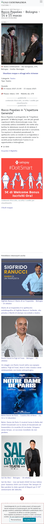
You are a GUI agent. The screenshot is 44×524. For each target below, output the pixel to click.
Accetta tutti (29, 520)
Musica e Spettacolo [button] (10, 9)
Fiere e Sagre (7, 14)
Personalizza (16, 520)
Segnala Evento (8, 26)
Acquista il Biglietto (9, 151)
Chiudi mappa (7, 208)
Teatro (12, 78)
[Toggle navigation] (41, 1)
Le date (6, 147)
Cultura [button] (5, 5)
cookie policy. (36, 517)
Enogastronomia (9, 18)
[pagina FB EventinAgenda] (22, 498)
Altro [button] (4, 22)
